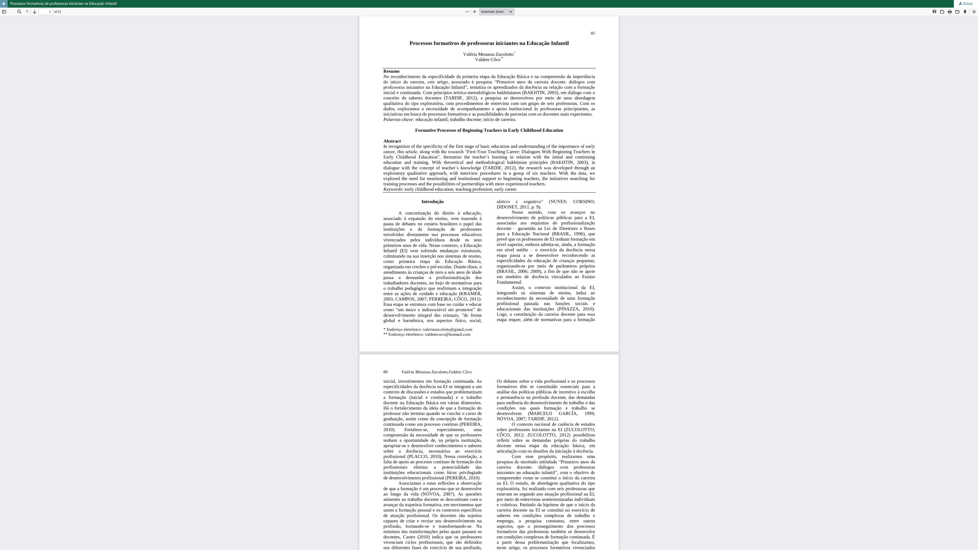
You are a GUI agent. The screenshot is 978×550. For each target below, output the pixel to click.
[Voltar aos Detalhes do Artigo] (4, 4)
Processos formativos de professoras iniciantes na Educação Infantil (63, 4)
